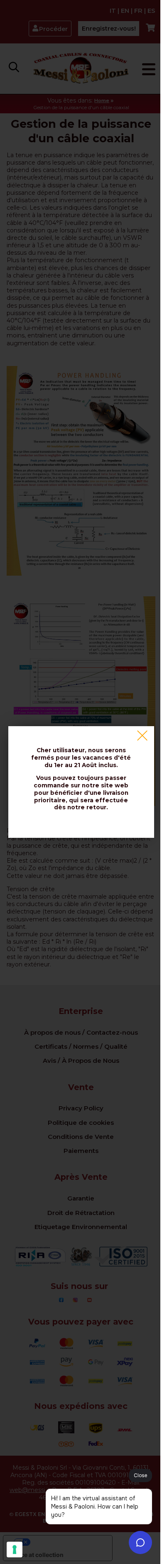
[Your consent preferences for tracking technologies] (14, 1549)
